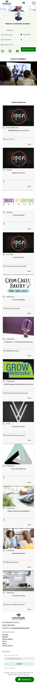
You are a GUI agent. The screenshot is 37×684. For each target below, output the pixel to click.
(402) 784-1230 (8, 625)
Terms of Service (7, 645)
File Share (5, 634)
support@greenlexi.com (20, 628)
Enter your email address (11, 655)
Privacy (4, 643)
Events (4, 641)
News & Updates (7, 639)
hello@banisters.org (8, 44)
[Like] (2, 51)
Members (5, 637)
